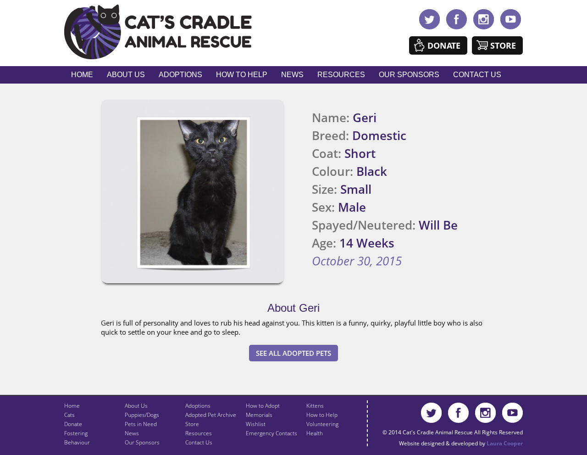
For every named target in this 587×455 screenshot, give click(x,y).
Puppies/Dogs (142, 415)
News (292, 75)
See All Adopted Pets (293, 353)
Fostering (76, 433)
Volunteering (322, 424)
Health (314, 433)
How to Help (241, 75)
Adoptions (180, 75)
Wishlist (256, 424)
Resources (341, 75)
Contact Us (477, 75)
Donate (443, 45)
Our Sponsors (409, 75)
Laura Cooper (505, 443)
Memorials (259, 415)
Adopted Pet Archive (210, 415)
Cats (69, 415)
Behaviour (77, 442)
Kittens (315, 406)
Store (503, 45)
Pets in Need (141, 424)
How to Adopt (263, 406)
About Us (126, 75)
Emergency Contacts (271, 433)
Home (82, 75)
